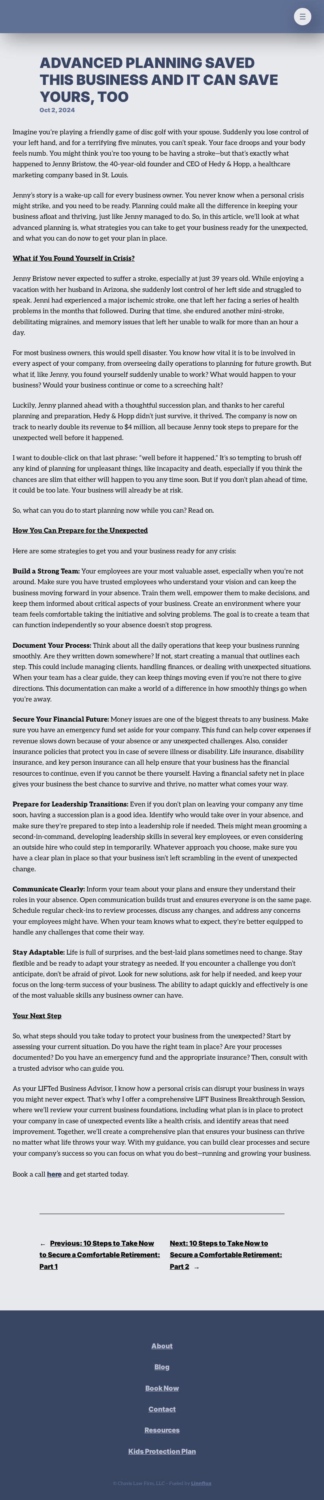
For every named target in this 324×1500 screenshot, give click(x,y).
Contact (162, 1409)
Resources (162, 1430)
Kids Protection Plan (162, 1451)
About (162, 1346)
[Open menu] (302, 16)
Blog (162, 1367)
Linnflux (201, 1483)
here (54, 1174)
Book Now (162, 1388)
